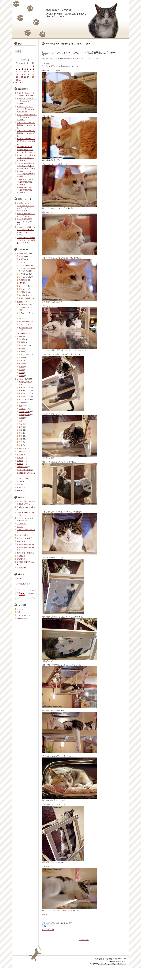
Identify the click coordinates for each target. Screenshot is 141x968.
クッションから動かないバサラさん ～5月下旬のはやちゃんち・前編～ (26, 165)
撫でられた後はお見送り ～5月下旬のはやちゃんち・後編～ (27, 157)
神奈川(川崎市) (24, 412)
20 (28, 74)
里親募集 (20, 464)
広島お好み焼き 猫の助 (25, 544)
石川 (20, 436)
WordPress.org (22, 618)
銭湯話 (21, 376)
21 (31, 74)
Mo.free (22, 318)
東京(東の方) (23, 390)
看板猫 (19, 302)
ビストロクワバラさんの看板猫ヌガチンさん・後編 (26, 125)
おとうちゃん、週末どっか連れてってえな (26, 503)
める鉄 (19, 578)
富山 (20, 433)
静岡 (20, 445)
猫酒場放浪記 (65, 58)
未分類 (19, 491)
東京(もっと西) (24, 400)
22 (33, 74)
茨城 (20, 430)
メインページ (84, 940)
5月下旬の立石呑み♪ (24, 147)
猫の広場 (22, 409)
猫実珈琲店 (21, 559)
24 (20, 77)
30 (17, 80)
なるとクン (23, 325)
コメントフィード (23, 615)
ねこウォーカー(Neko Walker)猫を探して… (25, 519)
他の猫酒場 (23, 295)
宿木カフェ (23, 289)
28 (31, 77)
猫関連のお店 (22, 467)
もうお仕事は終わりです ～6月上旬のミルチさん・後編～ (27, 101)
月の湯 (21, 370)
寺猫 (20, 406)
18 (22, 74)
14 (31, 71)
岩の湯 (21, 348)
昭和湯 (21, 351)
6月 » (21, 82)
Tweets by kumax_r (22, 584)
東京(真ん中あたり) (26, 382)
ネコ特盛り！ (22, 524)
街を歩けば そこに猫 (58, 10)
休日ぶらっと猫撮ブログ (26, 538)
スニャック (23, 286)
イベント (20, 455)
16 (17, 74)
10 (20, 71)
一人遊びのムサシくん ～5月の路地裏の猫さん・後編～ (26, 181)
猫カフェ (20, 458)
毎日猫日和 (21, 556)
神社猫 (21, 403)
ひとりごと (21, 478)
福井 (20, 439)
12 (25, 71)
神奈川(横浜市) (24, 415)
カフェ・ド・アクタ (26, 313)
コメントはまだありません (95, 58)
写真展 (19, 452)
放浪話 (19, 487)
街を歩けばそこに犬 (24, 470)
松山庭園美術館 (24, 322)
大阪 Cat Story (22, 541)
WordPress (122, 961)
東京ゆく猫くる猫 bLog (25, 553)
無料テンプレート (119, 964)
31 (20, 80)
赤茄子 (73, 58)
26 (25, 77)
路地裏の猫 (23, 280)
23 (17, 77)
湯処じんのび (24, 345)
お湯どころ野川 (24, 354)
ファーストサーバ (106, 964)
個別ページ (80, 58)
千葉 (20, 421)
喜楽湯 (21, 367)
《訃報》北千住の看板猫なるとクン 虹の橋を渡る (26, 240)
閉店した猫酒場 (24, 298)
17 (20, 74)
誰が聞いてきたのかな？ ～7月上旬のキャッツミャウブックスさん (27, 205)
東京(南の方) (23, 396)
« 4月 (15, 82)
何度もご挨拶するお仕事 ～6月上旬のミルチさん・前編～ (27, 117)
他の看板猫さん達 (25, 328)
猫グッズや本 (22, 448)
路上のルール (22, 568)
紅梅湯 (21, 357)
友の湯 (21, 339)
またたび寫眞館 (22, 535)
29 (33, 77)
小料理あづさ (24, 274)
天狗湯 (21, 342)
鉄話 (18, 484)
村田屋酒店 (23, 292)
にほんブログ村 (48, 930)
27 (28, 77)
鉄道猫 (19, 481)
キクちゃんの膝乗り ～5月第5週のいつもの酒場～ (26, 141)
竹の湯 (21, 373)
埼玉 (20, 424)
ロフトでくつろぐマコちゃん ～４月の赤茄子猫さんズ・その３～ (84, 52)
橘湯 (20, 361)
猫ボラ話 (20, 461)
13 (28, 71)
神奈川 (21, 418)
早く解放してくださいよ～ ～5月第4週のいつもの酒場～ (26, 173)
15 (33, 71)
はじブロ (20, 527)
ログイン (20, 609)
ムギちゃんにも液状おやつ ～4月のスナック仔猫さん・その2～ (26, 229)
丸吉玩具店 (23, 304)
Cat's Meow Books (24, 333)
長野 (20, 442)
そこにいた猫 (22, 379)
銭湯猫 (19, 336)
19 (25, 74)
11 (22, 71)
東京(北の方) (23, 387)
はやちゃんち (24, 277)
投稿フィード (22, 612)
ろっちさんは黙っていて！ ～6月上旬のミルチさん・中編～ (25, 109)
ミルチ (21, 262)
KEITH (21, 283)
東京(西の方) (23, 393)
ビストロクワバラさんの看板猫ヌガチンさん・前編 (26, 133)
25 (22, 77)
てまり (21, 256)
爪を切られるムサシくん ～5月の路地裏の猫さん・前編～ (27, 189)
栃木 (20, 427)
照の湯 (21, 364)
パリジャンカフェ (25, 307)
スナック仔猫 (24, 265)
